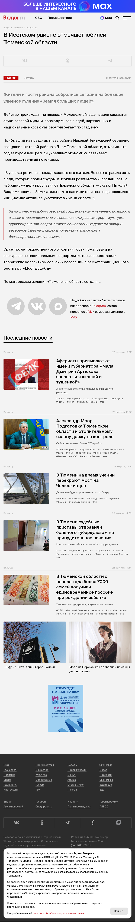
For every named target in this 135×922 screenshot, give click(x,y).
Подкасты (105, 774)
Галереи (41, 801)
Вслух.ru (14, 18)
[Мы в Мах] (106, 18)
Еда (101, 789)
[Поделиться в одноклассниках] (67, 61)
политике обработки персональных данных (59, 913)
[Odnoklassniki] (41, 822)
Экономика (106, 779)
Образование (44, 779)
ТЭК (38, 789)
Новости (18, 27)
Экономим (105, 765)
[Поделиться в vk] (25, 61)
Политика (9, 774)
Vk (90, 312)
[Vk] (16, 822)
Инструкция (11, 789)
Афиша (72, 779)
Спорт (7, 779)
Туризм (40, 784)
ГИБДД (103, 806)
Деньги (72, 774)
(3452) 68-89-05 (81, 845)
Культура (41, 774)
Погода (72, 789)
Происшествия (59, 18)
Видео (8, 801)
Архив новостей (13, 806)
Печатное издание (79, 806)
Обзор (103, 770)
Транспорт (10, 770)
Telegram (99, 306)
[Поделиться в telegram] (110, 61)
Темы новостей (108, 801)
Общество (31, 27)
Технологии (10, 784)
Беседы (72, 765)
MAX (73, 317)
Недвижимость (77, 770)
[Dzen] (93, 822)
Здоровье (105, 784)
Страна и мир (76, 784)
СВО (38, 18)
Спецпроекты (44, 806)
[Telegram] (67, 822)
